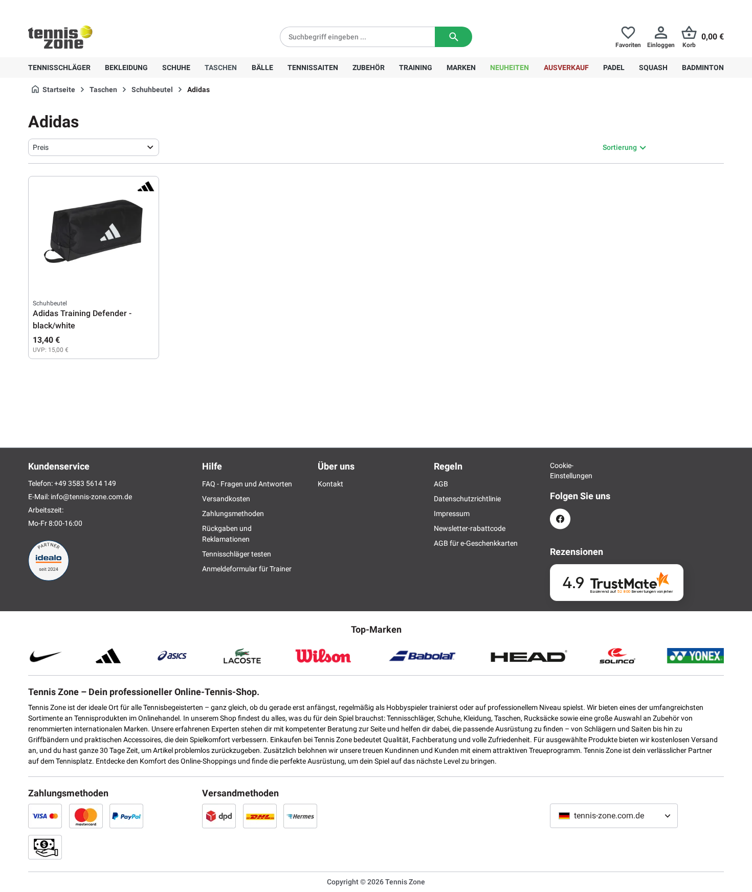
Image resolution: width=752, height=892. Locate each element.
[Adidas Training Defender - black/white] (93, 232)
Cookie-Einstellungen (560, 470)
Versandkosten (226, 499)
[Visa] (45, 816)
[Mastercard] (86, 816)
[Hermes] (300, 816)
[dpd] (219, 816)
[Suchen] (453, 37)
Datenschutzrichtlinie (467, 499)
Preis (41, 147)
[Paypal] (126, 816)
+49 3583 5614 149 (94, 8)
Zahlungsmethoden (233, 513)
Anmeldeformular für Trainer (247, 569)
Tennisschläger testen (236, 554)
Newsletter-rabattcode (469, 528)
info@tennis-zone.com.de (91, 497)
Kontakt (330, 484)
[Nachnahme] (45, 847)
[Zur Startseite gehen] (60, 37)
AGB (441, 484)
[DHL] (260, 816)
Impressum (452, 513)
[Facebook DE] (560, 518)
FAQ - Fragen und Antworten (247, 484)
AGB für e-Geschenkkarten (476, 543)
